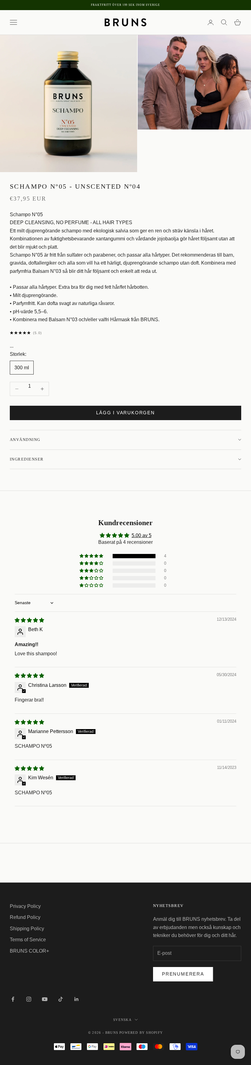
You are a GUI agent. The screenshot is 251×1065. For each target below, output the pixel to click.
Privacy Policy (25, 906)
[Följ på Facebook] (13, 999)
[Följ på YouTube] (45, 999)
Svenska (122, 1020)
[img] (29, 620)
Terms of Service (28, 939)
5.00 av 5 (142, 535)
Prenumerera (183, 974)
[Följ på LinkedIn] (76, 999)
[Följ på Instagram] (29, 999)
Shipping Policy (27, 928)
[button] (92, 556)
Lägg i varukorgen (125, 412)
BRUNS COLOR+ (29, 951)
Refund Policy (25, 917)
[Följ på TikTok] (61, 999)
